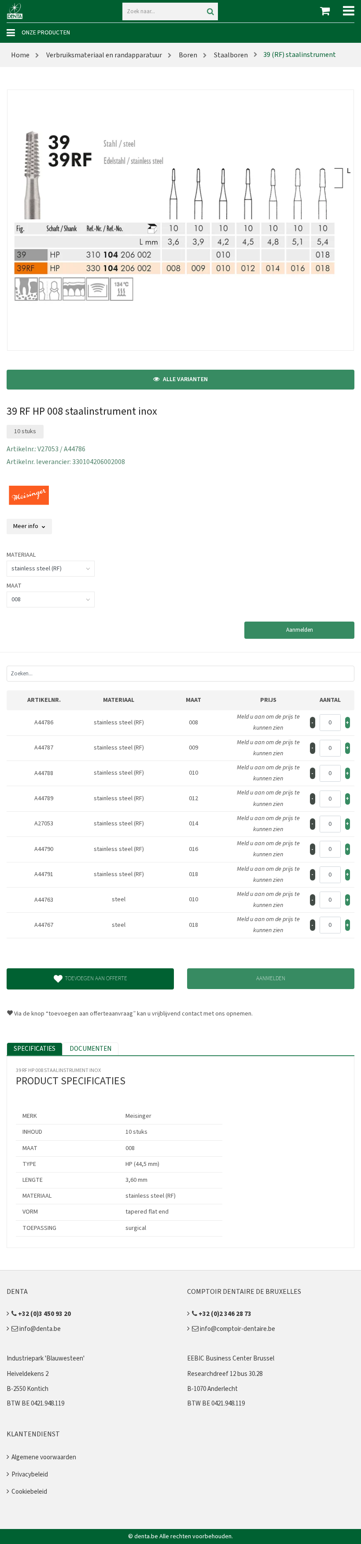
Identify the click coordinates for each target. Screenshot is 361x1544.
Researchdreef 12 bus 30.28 (224, 1374)
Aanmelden (299, 630)
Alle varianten (185, 379)
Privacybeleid (29, 1474)
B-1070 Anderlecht (212, 1389)
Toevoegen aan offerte (96, 978)
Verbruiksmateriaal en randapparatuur (103, 55)
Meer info (26, 526)
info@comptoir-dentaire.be (237, 1329)
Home (20, 55)
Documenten (90, 1048)
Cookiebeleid (29, 1491)
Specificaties (34, 1048)
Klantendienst (33, 1434)
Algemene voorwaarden (43, 1457)
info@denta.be (39, 1329)
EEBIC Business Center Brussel (230, 1358)
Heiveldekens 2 (27, 1374)
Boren (187, 55)
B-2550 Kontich (27, 1389)
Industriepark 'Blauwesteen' (46, 1358)
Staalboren (230, 55)
